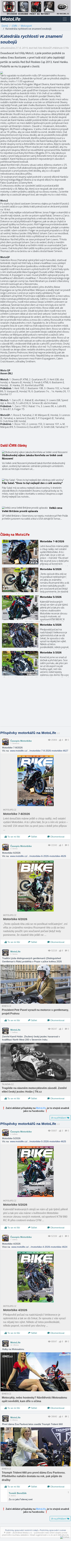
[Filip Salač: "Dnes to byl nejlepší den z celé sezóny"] (35, 491)
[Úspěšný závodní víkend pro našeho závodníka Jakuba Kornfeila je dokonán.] (35, 463)
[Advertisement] (35, 703)
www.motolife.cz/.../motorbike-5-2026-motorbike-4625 (38, 1141)
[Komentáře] (66, 740)
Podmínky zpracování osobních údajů (21, 1530)
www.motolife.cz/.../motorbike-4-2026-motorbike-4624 (39, 1247)
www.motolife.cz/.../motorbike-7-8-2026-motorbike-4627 (39, 750)
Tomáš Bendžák (18, 1493)
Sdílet (33, 836)
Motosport (26, 26)
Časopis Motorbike (21, 741)
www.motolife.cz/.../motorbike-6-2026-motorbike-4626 (38, 856)
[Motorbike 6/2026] (35, 580)
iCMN (14, 26)
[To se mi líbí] (60, 740)
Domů (5, 26)
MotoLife (15, 951)
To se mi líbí (13, 836)
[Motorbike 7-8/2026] (35, 552)
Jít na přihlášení (59, 1117)
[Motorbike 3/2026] (35, 663)
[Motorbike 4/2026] (35, 635)
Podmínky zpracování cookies (53, 1530)
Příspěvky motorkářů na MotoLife (30, 733)
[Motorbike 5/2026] (35, 608)
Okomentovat (57, 836)
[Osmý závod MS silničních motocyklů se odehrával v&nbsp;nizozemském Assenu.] (1, 72)
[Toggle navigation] (64, 19)
